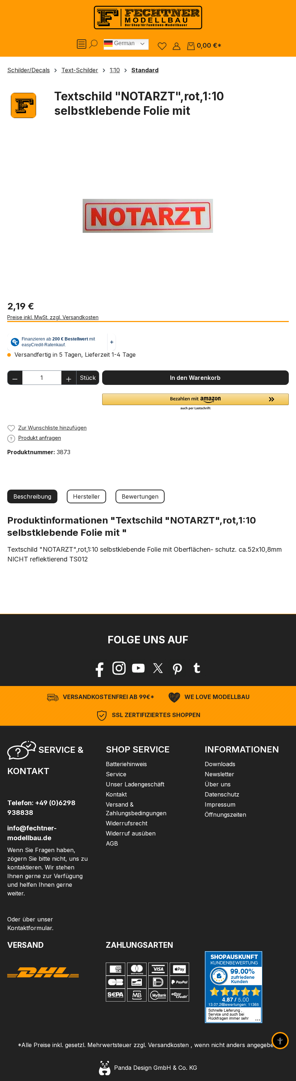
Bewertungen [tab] (140, 496)
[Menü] (81, 44)
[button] (195, 402)
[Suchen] (93, 44)
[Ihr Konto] (176, 44)
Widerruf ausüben (131, 833)
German (124, 43)
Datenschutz (222, 794)
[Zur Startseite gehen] (148, 17)
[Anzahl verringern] (14, 377)
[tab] (32, 496)
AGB (112, 843)
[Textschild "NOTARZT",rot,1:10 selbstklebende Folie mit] (148, 216)
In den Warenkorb (195, 377)
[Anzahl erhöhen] (69, 377)
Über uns (218, 784)
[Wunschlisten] (162, 44)
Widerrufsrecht (126, 823)
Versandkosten (168, 1045)
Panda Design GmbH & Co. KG (153, 1067)
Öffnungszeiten (225, 814)
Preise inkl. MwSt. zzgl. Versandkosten (53, 317)
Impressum (220, 804)
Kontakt (116, 794)
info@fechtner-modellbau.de (32, 833)
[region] (148, 216)
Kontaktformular (29, 928)
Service (116, 774)
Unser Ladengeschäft (135, 784)
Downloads (220, 764)
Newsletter (219, 774)
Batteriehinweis (126, 764)
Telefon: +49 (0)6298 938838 (41, 807)
